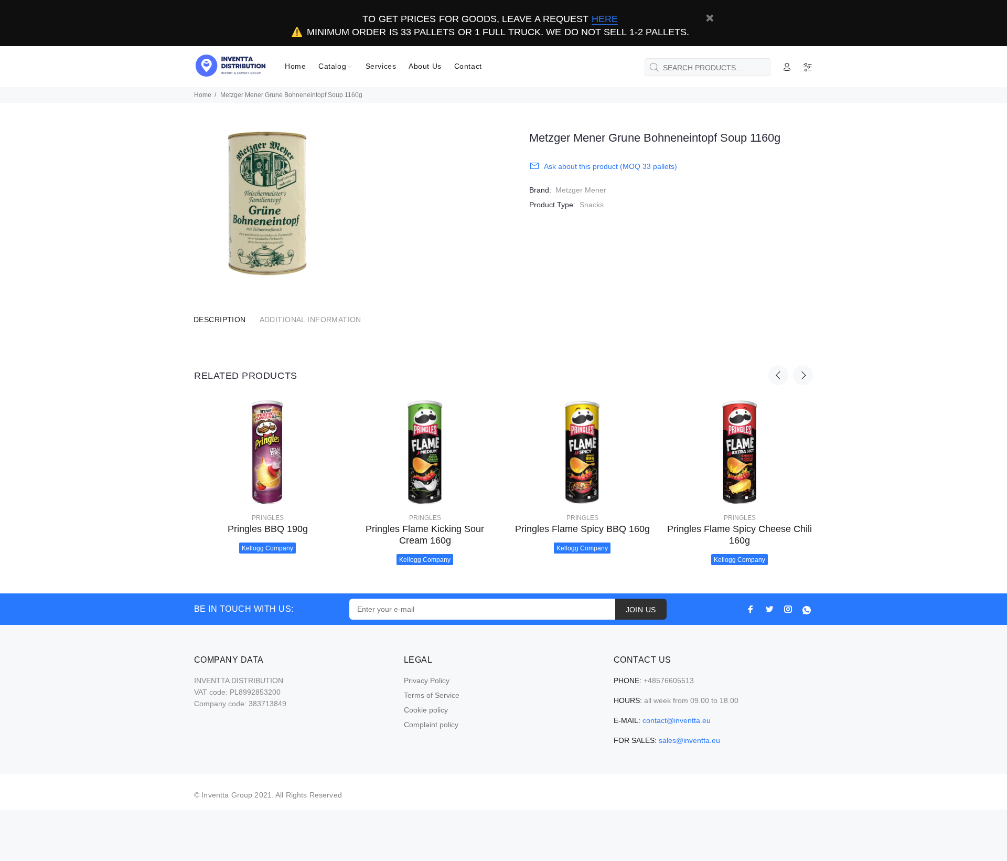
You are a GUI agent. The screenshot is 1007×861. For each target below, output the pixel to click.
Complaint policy (431, 724)
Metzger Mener (580, 190)
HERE (605, 19)
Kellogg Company (267, 548)
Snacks (592, 204)
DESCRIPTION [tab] (220, 319)
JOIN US (641, 609)
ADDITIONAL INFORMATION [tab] (310, 319)
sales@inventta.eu (689, 740)
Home (202, 95)
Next (803, 375)
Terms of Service (431, 695)
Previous (778, 375)
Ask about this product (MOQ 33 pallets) (610, 166)
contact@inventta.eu (676, 720)
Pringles (268, 518)
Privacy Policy (426, 680)
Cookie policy (426, 710)
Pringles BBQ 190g (268, 529)
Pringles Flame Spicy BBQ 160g (582, 529)
